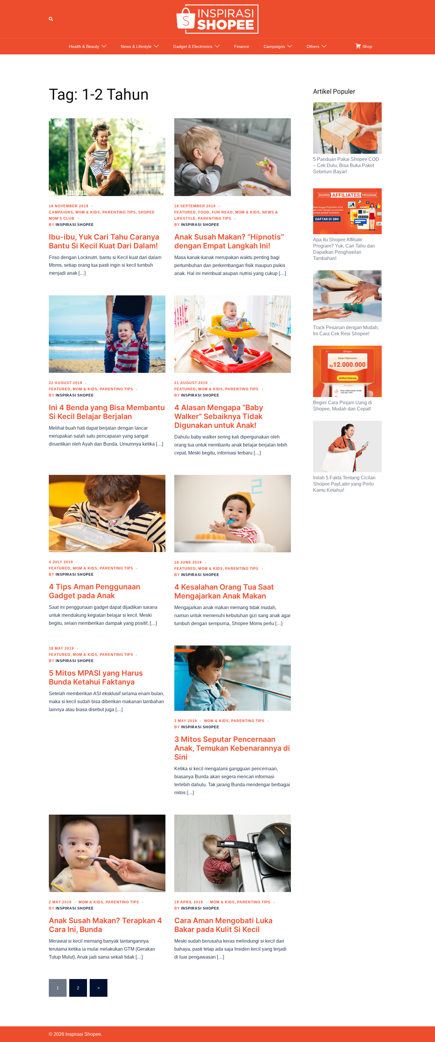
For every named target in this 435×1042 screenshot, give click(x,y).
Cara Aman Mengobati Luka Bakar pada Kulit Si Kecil (223, 925)
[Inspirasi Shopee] (217, 18)
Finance (241, 46)
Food (204, 212)
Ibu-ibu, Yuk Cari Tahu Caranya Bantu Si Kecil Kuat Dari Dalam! (104, 241)
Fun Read (222, 212)
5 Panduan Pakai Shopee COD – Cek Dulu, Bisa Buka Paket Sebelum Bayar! (346, 165)
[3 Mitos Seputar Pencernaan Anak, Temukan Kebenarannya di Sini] (232, 677)
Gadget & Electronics (192, 46)
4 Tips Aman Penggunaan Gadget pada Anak (94, 591)
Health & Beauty (84, 46)
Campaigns (274, 46)
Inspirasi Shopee (75, 225)
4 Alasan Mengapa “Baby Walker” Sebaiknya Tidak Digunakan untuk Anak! (218, 416)
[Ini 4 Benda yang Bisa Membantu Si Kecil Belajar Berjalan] (107, 333)
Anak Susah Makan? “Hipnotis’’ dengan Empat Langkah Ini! (229, 241)
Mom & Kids (87, 212)
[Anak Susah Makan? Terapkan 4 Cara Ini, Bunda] (107, 853)
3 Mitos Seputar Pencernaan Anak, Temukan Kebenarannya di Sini (232, 748)
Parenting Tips (119, 212)
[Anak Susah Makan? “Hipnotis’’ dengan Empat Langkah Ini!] (232, 156)
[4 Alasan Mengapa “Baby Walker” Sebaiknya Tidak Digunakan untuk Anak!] (232, 333)
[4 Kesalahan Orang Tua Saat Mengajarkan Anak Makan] (232, 513)
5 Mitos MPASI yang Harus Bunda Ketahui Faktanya (96, 677)
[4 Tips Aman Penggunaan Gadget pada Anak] (107, 513)
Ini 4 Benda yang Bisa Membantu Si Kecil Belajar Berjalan (107, 412)
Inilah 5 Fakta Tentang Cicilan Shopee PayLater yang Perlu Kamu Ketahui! (344, 484)
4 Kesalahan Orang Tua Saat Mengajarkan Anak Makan (224, 591)
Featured (185, 212)
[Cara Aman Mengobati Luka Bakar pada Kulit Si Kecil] (232, 853)
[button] (51, 19)
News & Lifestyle (136, 46)
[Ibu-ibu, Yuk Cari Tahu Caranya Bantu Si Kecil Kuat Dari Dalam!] (107, 156)
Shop (366, 46)
